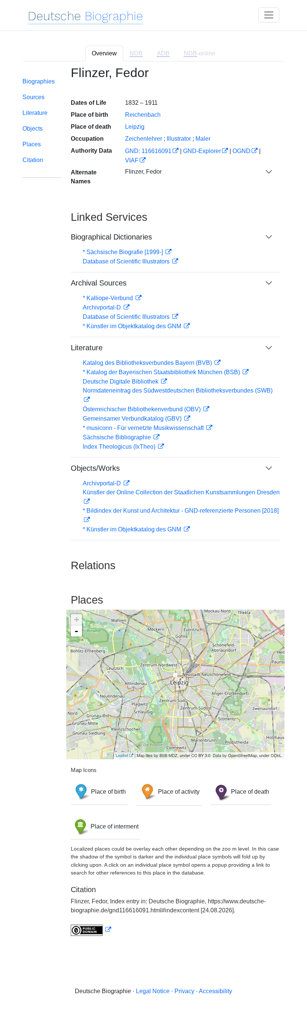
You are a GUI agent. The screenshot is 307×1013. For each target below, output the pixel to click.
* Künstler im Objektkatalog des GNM (133, 326)
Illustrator (179, 138)
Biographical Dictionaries (111, 237)
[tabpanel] (153, 505)
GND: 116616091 (148, 151)
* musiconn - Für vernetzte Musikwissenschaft (144, 428)
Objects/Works (95, 468)
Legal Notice (153, 991)
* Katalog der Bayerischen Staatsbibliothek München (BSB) (162, 372)
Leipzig (135, 126)
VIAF (132, 160)
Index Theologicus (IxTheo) (120, 446)
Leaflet (122, 755)
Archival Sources (99, 283)
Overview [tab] (104, 53)
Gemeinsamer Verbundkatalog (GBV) (133, 418)
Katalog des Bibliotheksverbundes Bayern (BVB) (148, 363)
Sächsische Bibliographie (117, 437)
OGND (241, 151)
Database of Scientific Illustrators (127, 261)
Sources (33, 97)
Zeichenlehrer (143, 138)
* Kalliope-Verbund (108, 298)
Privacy (184, 991)
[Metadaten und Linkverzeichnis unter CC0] (91, 930)
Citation (32, 160)
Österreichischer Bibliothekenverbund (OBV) (142, 409)
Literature (35, 113)
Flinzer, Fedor (143, 171)
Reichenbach (143, 115)
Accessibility (215, 991)
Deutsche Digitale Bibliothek (121, 381)
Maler (202, 138)
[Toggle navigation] (268, 14)
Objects (32, 128)
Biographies (38, 81)
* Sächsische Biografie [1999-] (123, 252)
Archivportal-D (102, 307)
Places (31, 144)
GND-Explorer (202, 151)
